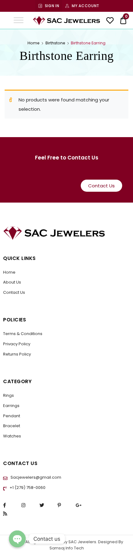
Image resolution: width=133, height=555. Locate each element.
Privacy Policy (16, 344)
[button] (101, 186)
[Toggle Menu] (19, 20)
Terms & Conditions (22, 334)
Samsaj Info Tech (66, 548)
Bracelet (11, 426)
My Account (85, 5)
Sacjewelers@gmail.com (35, 477)
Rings (8, 395)
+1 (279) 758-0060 (27, 487)
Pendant (11, 416)
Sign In (52, 5)
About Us (12, 282)
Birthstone (55, 43)
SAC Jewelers (81, 542)
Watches (12, 436)
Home (34, 43)
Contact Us (14, 292)
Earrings (11, 406)
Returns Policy (17, 354)
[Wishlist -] (110, 21)
